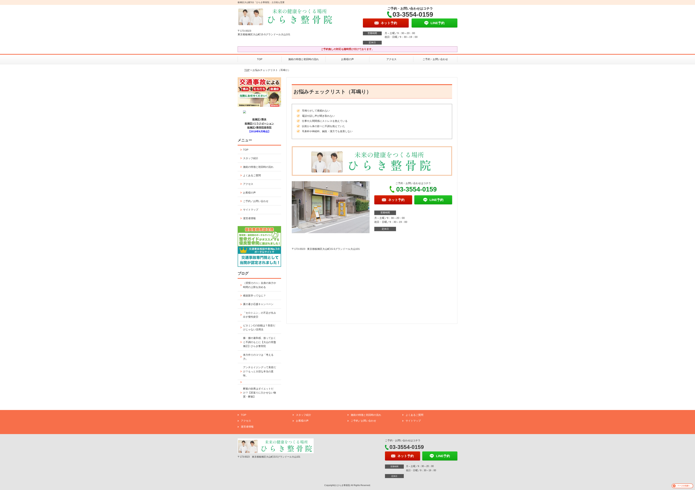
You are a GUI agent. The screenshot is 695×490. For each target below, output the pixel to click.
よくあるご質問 (252, 175)
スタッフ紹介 (250, 158)
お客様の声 (347, 59)
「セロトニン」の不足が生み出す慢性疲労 (259, 314)
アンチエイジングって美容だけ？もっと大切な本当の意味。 (259, 371)
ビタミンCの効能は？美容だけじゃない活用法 (259, 327)
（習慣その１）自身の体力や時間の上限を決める (259, 284)
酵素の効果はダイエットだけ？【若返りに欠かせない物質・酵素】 (259, 392)
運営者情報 (249, 218)
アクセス (391, 59)
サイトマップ (250, 209)
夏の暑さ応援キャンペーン (258, 304)
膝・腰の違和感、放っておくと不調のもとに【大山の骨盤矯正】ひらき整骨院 (259, 342)
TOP (259, 59)
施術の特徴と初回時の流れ (303, 59)
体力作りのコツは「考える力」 (258, 356)
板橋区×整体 (259, 119)
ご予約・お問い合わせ (435, 59)
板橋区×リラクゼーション (259, 123)
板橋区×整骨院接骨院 (259, 127)
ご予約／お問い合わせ (255, 201)
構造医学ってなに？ (254, 295)
